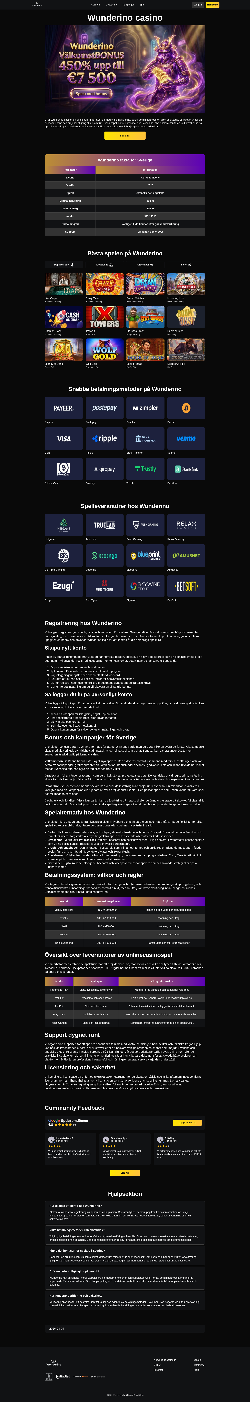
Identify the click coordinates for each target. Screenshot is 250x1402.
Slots (184, 264)
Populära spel (61, 264)
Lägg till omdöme (187, 1122)
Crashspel (143, 264)
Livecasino (102, 264)
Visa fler (125, 1173)
